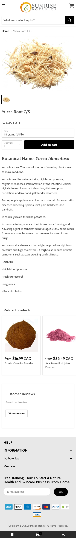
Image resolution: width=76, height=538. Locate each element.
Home (5, 31)
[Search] (69, 20)
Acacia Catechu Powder (19, 363)
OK (61, 491)
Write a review (16, 413)
